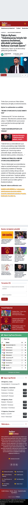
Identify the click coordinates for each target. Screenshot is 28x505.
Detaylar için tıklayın (14, 372)
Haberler (3, 32)
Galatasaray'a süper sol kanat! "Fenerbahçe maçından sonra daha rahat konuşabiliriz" (20, 242)
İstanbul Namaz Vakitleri (7, 475)
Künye (15, 491)
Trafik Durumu (19, 474)
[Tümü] (26, 424)
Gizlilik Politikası (5, 491)
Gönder (4, 299)
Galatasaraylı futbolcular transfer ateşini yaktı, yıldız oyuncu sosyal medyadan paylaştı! (6, 258)
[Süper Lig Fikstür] (26, 378)
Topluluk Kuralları (22, 491)
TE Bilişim (18, 496)
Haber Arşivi (19, 483)
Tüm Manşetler (20, 479)
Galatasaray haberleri (8, 28)
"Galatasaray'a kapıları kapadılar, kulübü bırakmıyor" (6, 273)
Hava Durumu (20, 471)
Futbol (18, 28)
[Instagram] (14, 464)
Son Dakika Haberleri (5, 484)
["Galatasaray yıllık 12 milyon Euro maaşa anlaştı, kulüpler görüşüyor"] (7, 235)
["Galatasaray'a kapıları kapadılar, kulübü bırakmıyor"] (7, 267)
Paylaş (4, 75)
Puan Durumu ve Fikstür (7, 480)
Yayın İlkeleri (14, 492)
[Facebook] (11, 464)
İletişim (11, 491)
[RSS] (16, 464)
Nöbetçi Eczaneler (8, 471)
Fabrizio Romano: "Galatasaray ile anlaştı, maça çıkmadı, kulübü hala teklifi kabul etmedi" (20, 275)
